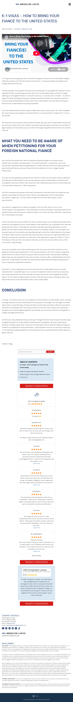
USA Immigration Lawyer (36, 401)
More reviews (36, 555)
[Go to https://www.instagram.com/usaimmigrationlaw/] (16, 628)
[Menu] (69, 4)
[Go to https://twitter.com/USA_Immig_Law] (6, 628)
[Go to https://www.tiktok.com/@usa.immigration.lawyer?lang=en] (19, 628)
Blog (10, 344)
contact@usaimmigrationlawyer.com (16, 625)
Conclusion (23, 377)
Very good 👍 (36, 416)
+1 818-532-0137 (10, 623)
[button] (50, 351)
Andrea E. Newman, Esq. (23, 29)
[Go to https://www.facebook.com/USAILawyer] (3, 628)
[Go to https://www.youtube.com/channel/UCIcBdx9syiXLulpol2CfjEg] (13, 628)
